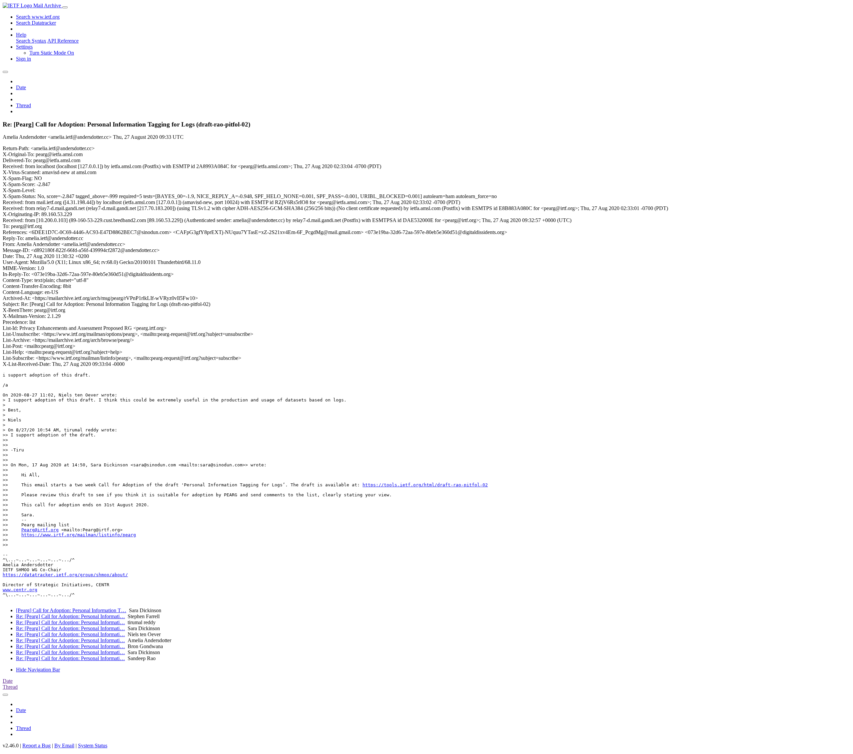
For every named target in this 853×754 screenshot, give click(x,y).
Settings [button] (24, 47)
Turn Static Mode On (51, 53)
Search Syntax (31, 41)
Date (21, 87)
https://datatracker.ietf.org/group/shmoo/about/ (65, 574)
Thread (23, 105)
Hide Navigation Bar (38, 669)
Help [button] (21, 35)
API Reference (63, 41)
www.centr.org (20, 589)
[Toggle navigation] (65, 7)
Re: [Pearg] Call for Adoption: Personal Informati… (70, 616)
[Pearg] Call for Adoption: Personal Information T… (71, 610)
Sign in (23, 59)
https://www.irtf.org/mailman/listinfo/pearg (78, 534)
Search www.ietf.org (38, 17)
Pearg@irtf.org (40, 529)
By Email (64, 745)
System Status (92, 745)
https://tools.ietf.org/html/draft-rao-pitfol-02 (425, 484)
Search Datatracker (36, 23)
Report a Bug (36, 745)
